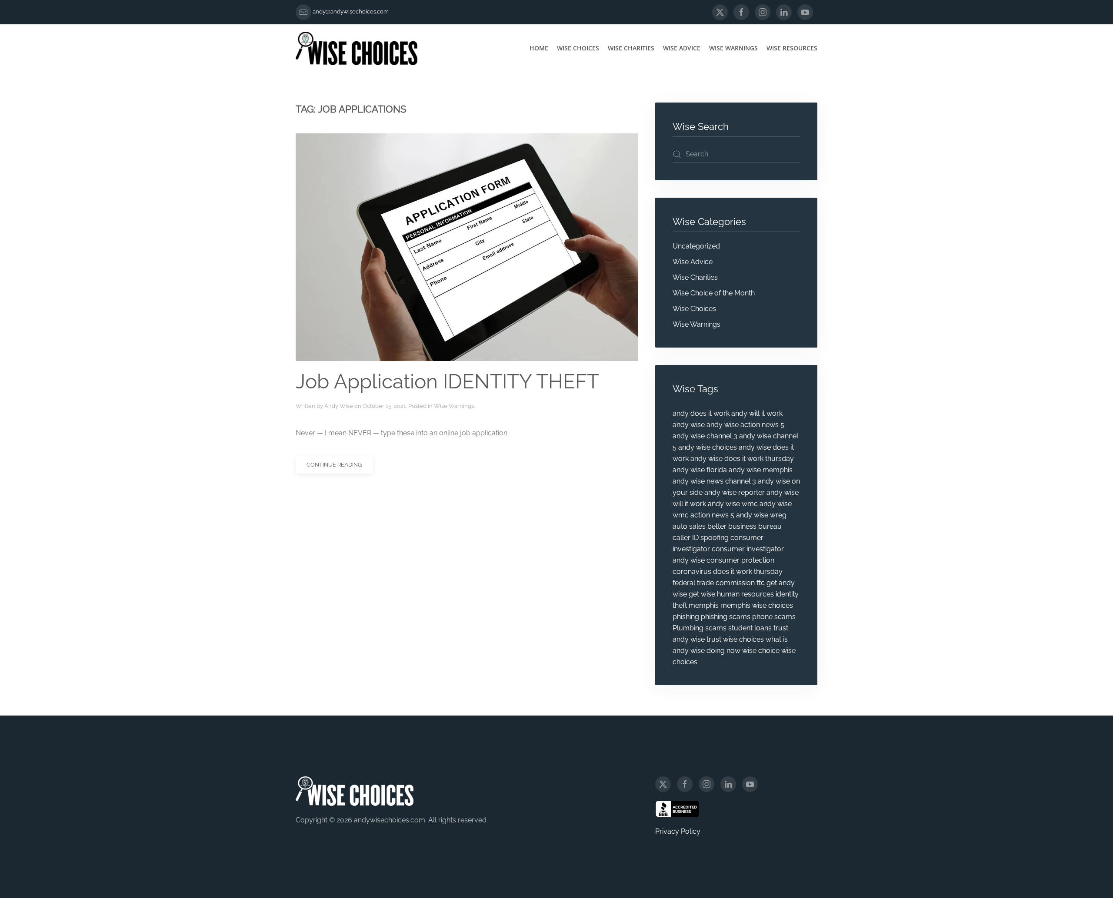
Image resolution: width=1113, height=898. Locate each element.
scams (715, 628)
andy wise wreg (761, 515)
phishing (686, 617)
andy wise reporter (734, 492)
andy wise (689, 425)
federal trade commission (714, 583)
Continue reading (334, 464)
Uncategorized (696, 246)
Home (539, 48)
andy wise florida (700, 470)
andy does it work (701, 413)
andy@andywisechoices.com (351, 11)
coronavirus (692, 571)
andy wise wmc (733, 504)
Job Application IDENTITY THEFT (447, 381)
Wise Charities (631, 48)
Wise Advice (681, 48)
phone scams (774, 617)
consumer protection (740, 560)
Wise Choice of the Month (714, 293)
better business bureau (744, 526)
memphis (704, 605)
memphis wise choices (756, 605)
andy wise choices (707, 447)
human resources (745, 594)
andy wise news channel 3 (714, 481)
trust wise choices (735, 639)
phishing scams (725, 617)
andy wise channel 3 (705, 436)
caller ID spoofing (701, 537)
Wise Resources (791, 48)
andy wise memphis (761, 470)
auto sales (689, 526)
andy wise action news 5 (745, 425)
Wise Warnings (733, 48)
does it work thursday (748, 571)
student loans (750, 628)
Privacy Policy (677, 831)
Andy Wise (338, 406)
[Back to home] (356, 48)
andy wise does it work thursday (742, 458)
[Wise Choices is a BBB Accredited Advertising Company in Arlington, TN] (677, 809)
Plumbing (688, 628)
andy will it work (757, 413)
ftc (760, 583)
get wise (702, 594)
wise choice (761, 650)
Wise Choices (578, 48)
